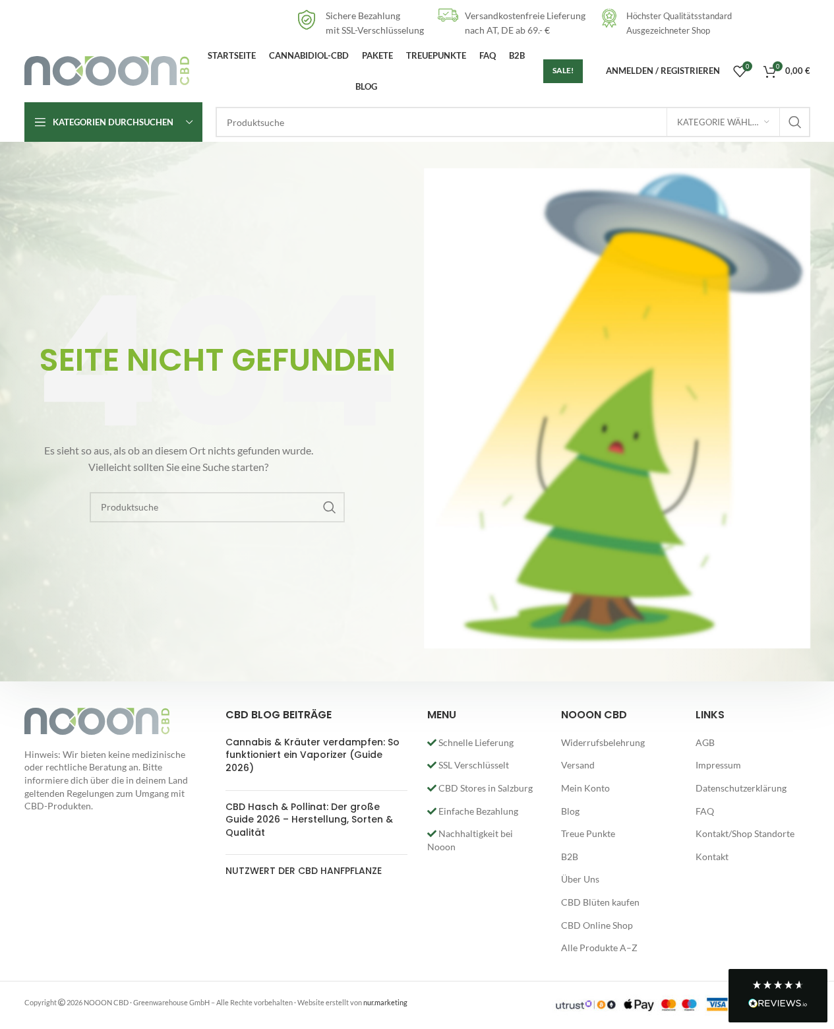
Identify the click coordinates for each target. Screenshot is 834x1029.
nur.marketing (385, 1002)
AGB (705, 742)
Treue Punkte (588, 833)
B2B (569, 856)
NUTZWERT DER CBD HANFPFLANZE (303, 870)
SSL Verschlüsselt (472, 764)
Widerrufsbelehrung (603, 742)
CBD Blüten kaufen (600, 902)
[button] (778, 995)
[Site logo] (106, 69)
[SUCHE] (795, 122)
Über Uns (580, 879)
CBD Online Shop (597, 925)
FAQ (705, 811)
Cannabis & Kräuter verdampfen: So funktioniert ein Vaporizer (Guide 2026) (312, 754)
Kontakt (712, 856)
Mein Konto (585, 788)
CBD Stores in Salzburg (484, 788)
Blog (570, 811)
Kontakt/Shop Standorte (745, 833)
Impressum (718, 764)
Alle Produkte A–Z (599, 947)
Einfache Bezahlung (477, 811)
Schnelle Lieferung (475, 742)
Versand (578, 764)
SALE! (563, 70)
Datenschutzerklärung (741, 788)
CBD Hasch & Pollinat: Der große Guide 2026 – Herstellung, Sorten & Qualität (309, 819)
